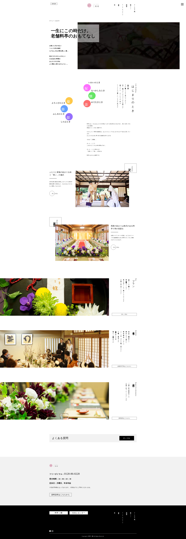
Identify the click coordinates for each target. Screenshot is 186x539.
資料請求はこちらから (124, 418)
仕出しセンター (78, 513)
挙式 (114, 3)
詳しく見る (55, 193)
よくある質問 (134, 7)
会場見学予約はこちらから (124, 366)
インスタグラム (122, 9)
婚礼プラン (130, 6)
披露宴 (118, 4)
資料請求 (54, 3)
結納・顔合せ (126, 5)
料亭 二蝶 (58, 513)
